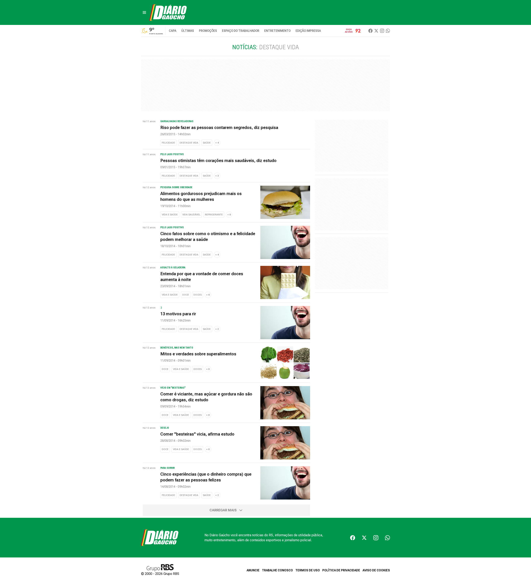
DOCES (198, 294)
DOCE (185, 294)
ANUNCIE (253, 570)
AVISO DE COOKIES (376, 570)
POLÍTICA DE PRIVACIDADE (341, 570)
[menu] (144, 12)
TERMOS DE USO (307, 570)
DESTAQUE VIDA (189, 142)
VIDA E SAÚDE (170, 214)
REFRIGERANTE (214, 214)
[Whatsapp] (388, 31)
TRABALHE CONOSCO (277, 570)
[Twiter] (376, 31)
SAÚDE (207, 142)
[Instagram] (382, 31)
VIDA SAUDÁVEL (191, 214)
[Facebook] (370, 31)
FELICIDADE (168, 142)
